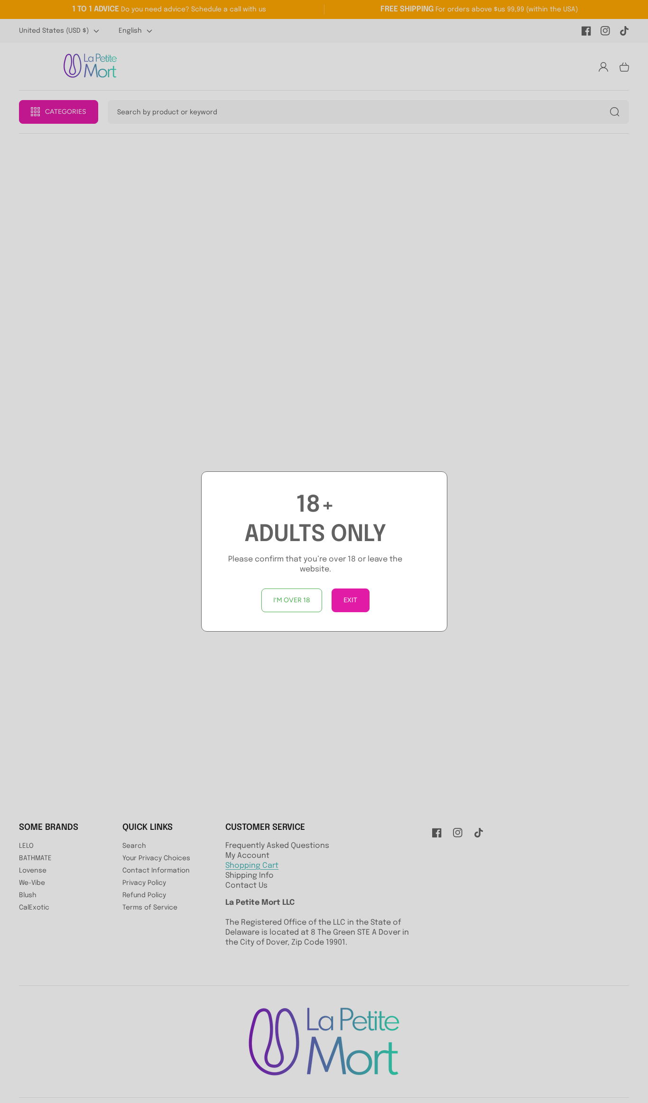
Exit (350, 600)
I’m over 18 (291, 600)
